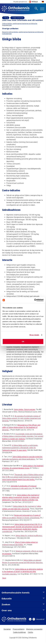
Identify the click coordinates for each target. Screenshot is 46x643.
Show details (34, 335)
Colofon (30, 632)
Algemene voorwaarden (34, 629)
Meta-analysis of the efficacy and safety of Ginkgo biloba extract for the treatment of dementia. (21, 427)
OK (23, 341)
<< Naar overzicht (17, 18)
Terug (4, 578)
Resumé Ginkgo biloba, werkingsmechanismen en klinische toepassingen (22, 32)
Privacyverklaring (18, 629)
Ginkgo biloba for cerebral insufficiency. (29, 536)
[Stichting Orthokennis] (15, 8)
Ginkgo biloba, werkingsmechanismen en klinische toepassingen (19, 24)
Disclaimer (7, 629)
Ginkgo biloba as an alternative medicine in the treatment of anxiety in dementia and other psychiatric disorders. (22, 571)
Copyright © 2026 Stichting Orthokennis (23, 638)
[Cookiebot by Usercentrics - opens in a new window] (34, 300)
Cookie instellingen (19, 632)
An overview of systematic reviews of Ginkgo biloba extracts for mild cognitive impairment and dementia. (21, 418)
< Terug (5, 18)
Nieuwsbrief (40, 619)
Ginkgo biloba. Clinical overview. (24, 409)
